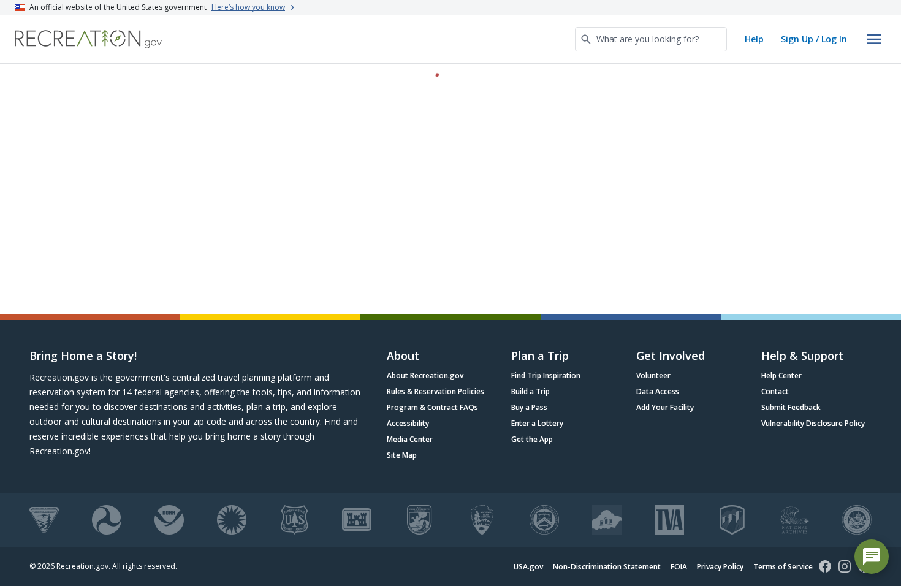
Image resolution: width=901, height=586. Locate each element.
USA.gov (528, 566)
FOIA (679, 566)
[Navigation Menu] (874, 39)
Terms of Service (783, 566)
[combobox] (651, 39)
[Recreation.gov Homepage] (88, 39)
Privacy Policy (720, 566)
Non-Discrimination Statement (607, 566)
